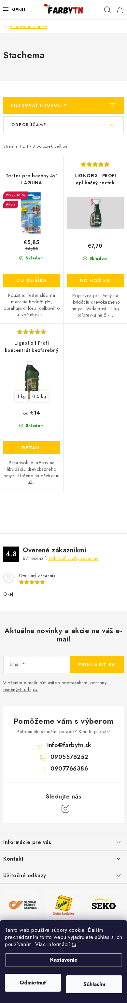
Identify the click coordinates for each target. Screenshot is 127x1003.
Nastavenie (63, 960)
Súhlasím (94, 984)
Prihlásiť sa (97, 664)
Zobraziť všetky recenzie (74, 558)
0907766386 (69, 768)
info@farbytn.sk (69, 745)
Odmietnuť (33, 982)
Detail (31, 447)
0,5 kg (39, 396)
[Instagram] (65, 809)
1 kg (21, 396)
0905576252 (69, 757)
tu (74, 944)
